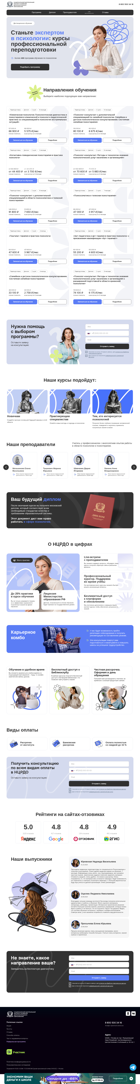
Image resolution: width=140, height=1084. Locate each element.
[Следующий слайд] (134, 467)
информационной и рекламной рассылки (106, 356)
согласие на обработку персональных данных (112, 789)
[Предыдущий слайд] (6, 467)
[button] (23, 140)
